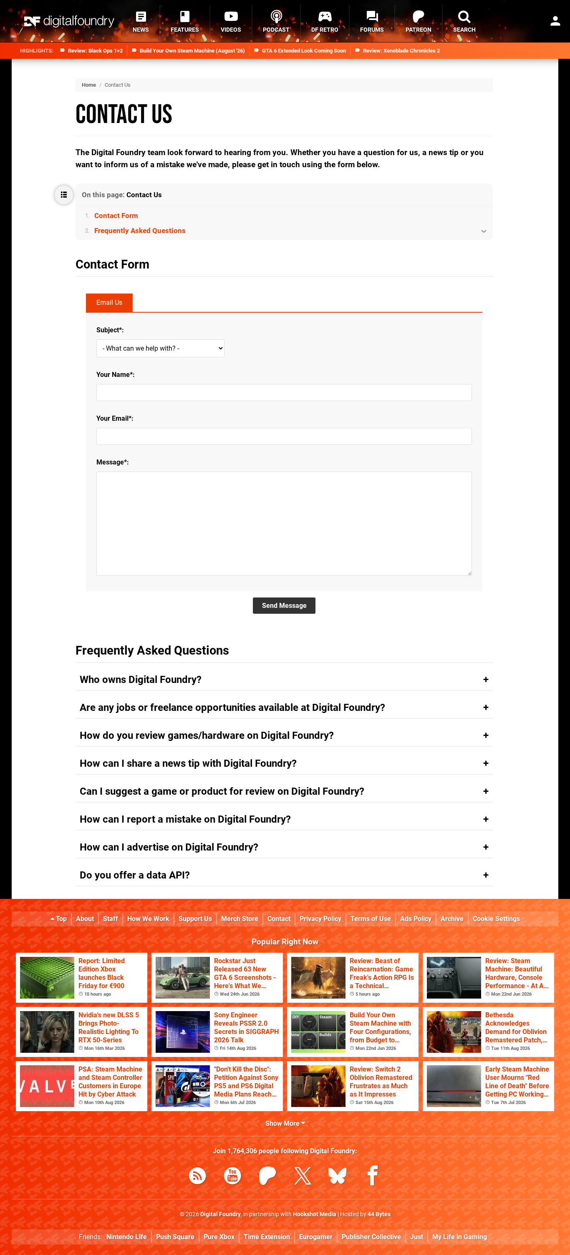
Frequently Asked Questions (140, 231)
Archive (452, 919)
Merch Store (239, 919)
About (85, 919)
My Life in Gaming (459, 1237)
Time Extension (267, 1237)
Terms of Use (371, 919)
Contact (278, 919)
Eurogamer (316, 1237)
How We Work (148, 919)
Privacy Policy (320, 919)
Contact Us (124, 115)
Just (416, 1237)
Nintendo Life (126, 1237)
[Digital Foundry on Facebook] (372, 1177)
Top (60, 919)
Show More (283, 1123)
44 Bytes (379, 1214)
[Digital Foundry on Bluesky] (337, 1177)
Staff (110, 919)
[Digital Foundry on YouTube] (232, 1177)
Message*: (112, 462)
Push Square (175, 1237)
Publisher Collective (371, 1237)
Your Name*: (115, 375)
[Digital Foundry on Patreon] (267, 1177)
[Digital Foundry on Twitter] (302, 1177)
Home (89, 85)
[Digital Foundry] (69, 21)
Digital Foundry (220, 1214)
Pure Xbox (219, 1237)
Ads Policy (415, 919)
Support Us (195, 919)
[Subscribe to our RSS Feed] (197, 1177)
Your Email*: (115, 418)
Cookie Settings (496, 919)
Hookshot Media (314, 1214)
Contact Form (116, 216)
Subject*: (110, 330)
